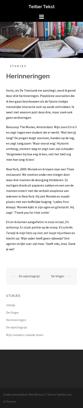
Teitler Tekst (41, 6)
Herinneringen (16, 320)
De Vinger (57, 276)
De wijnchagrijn (29, 276)
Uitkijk (10, 305)
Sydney (61, 394)
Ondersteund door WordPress (23, 394)
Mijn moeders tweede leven (24, 335)
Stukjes (18, 66)
